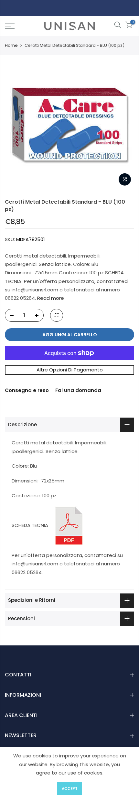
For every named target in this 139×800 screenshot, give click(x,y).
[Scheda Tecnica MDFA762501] (68, 525)
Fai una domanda (78, 390)
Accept (70, 788)
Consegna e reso (27, 390)
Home (11, 45)
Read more (50, 298)
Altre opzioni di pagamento (70, 370)
